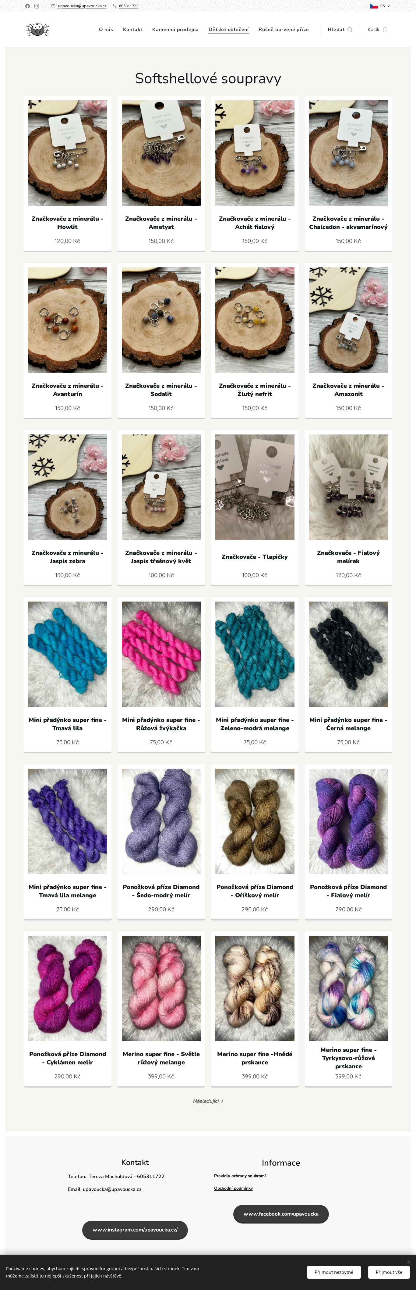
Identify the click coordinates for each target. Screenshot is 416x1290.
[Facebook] (27, 6)
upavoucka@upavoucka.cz (82, 6)
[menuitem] (107, 29)
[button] (340, 29)
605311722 (128, 6)
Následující (206, 1101)
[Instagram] (37, 6)
